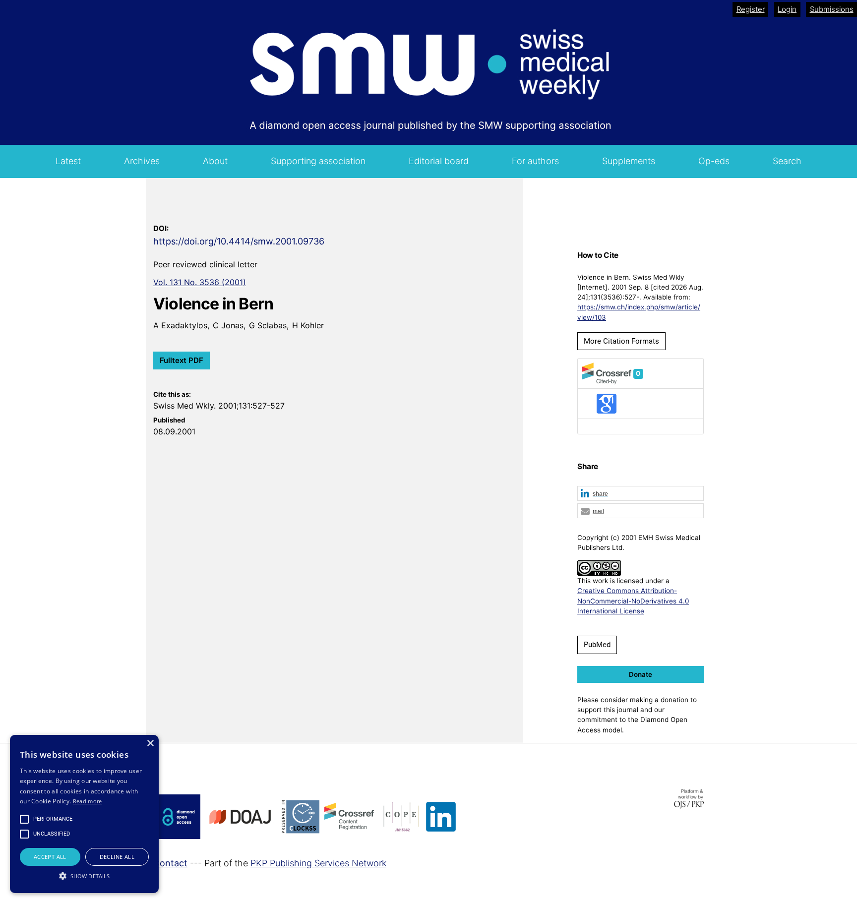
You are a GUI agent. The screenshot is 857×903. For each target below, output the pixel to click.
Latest (68, 161)
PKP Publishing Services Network (318, 863)
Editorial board (439, 161)
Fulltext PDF (181, 360)
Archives (142, 161)
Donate (640, 674)
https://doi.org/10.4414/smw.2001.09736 (238, 241)
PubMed (597, 644)
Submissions (832, 9)
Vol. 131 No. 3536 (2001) (199, 282)
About (215, 161)
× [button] (150, 743)
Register (750, 9)
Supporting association (318, 161)
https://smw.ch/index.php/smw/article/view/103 (638, 312)
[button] (640, 493)
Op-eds (714, 161)
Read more (87, 801)
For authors (535, 161)
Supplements (628, 161)
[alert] (84, 814)
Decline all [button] (117, 856)
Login (787, 9)
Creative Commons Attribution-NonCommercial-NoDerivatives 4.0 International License (633, 601)
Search (787, 161)
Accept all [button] (50, 856)
